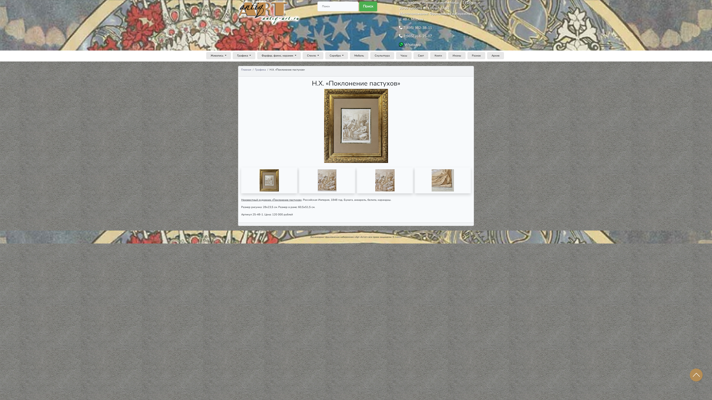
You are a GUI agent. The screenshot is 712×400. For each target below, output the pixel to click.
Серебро (336, 55)
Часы (403, 55)
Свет (421, 55)
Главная (246, 69)
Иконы (457, 55)
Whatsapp (412, 44)
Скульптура (382, 55)
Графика (243, 55)
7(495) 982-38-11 (417, 27)
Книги (438, 55)
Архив (496, 55)
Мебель (359, 55)
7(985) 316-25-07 (417, 36)
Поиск (368, 6)
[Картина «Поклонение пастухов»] (269, 180)
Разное (476, 55)
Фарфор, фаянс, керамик (278, 55)
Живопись (217, 55)
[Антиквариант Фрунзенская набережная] (269, 12)
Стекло (312, 55)
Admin (398, 237)
